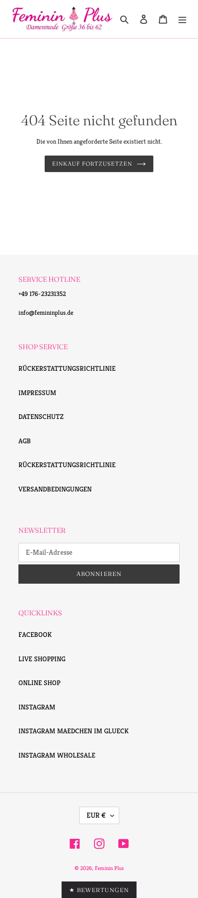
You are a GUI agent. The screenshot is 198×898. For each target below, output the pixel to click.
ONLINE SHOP (39, 682)
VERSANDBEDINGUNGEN (55, 489)
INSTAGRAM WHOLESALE (56, 755)
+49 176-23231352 (42, 294)
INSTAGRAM (36, 707)
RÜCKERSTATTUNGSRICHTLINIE (67, 368)
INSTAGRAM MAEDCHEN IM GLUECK (73, 730)
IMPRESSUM (37, 392)
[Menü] (182, 19)
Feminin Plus (109, 868)
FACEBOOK (35, 634)
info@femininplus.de (45, 312)
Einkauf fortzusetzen (92, 163)
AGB (24, 440)
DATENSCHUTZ (41, 416)
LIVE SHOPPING (41, 658)
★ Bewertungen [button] (99, 889)
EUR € (96, 815)
